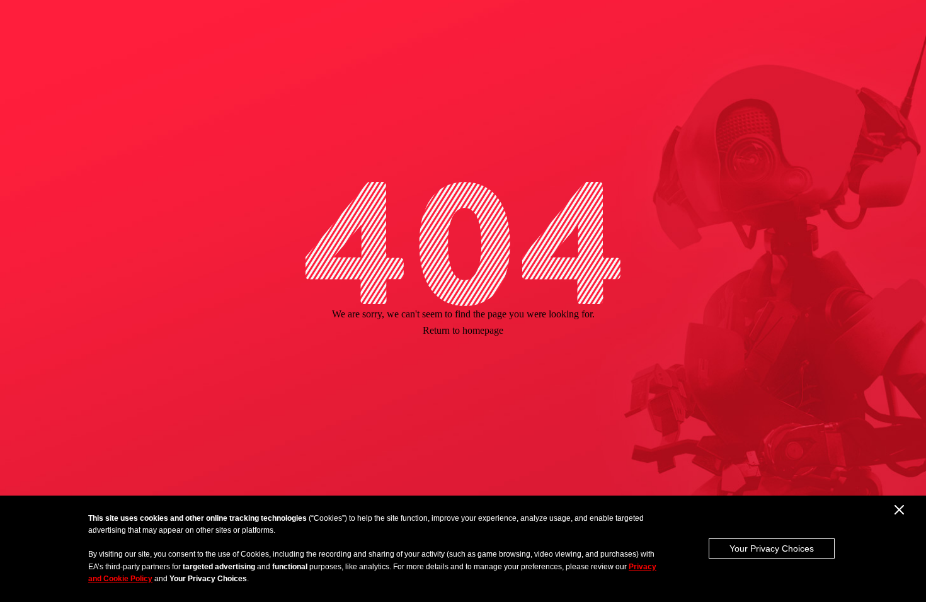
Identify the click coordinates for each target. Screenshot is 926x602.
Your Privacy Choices (771, 548)
